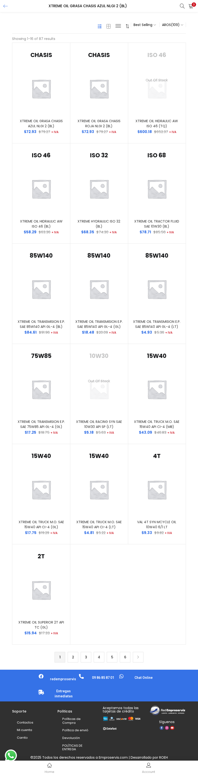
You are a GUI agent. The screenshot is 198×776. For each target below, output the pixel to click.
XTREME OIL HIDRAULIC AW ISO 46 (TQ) (156, 123)
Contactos (25, 722)
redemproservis (63, 679)
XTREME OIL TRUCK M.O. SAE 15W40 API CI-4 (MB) (156, 424)
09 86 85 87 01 (103, 678)
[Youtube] (172, 728)
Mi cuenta (24, 730)
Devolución (71, 738)
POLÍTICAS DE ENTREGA (72, 747)
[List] (118, 26)
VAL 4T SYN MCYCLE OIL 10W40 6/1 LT (156, 524)
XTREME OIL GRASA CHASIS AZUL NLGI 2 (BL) (41, 123)
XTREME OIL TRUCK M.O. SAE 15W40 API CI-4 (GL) (41, 524)
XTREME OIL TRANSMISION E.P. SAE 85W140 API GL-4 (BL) (41, 324)
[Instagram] (167, 728)
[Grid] (100, 26)
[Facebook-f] (161, 728)
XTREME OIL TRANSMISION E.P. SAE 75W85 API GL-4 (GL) (41, 424)
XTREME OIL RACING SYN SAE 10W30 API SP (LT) (99, 424)
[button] (190, 6)
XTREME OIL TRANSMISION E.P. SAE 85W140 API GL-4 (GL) (99, 324)
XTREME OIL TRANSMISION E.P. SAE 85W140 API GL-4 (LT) (156, 324)
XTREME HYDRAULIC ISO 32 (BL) (99, 224)
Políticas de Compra (71, 721)
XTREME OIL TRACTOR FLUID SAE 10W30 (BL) (156, 224)
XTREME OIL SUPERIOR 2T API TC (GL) (41, 625)
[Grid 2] (108, 26)
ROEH (163, 757)
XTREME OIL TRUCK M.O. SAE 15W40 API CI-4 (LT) (99, 524)
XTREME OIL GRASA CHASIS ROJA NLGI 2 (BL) (99, 123)
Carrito (22, 737)
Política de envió (75, 730)
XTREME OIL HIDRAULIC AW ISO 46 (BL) (41, 224)
